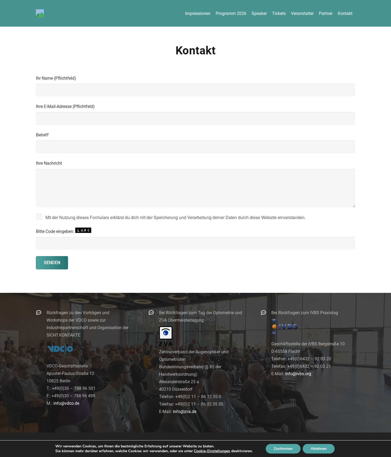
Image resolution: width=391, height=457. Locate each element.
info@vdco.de (66, 403)
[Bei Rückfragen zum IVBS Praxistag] (266, 312)
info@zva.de (184, 411)
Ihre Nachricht (49, 163)
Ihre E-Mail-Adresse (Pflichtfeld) (65, 106)
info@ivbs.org (298, 373)
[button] (356, 13)
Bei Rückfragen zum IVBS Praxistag (304, 312)
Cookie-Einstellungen (212, 451)
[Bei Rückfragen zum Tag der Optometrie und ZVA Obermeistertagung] (153, 312)
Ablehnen (319, 448)
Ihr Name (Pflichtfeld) (56, 78)
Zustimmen (283, 448)
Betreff (42, 134)
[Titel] (40, 13)
